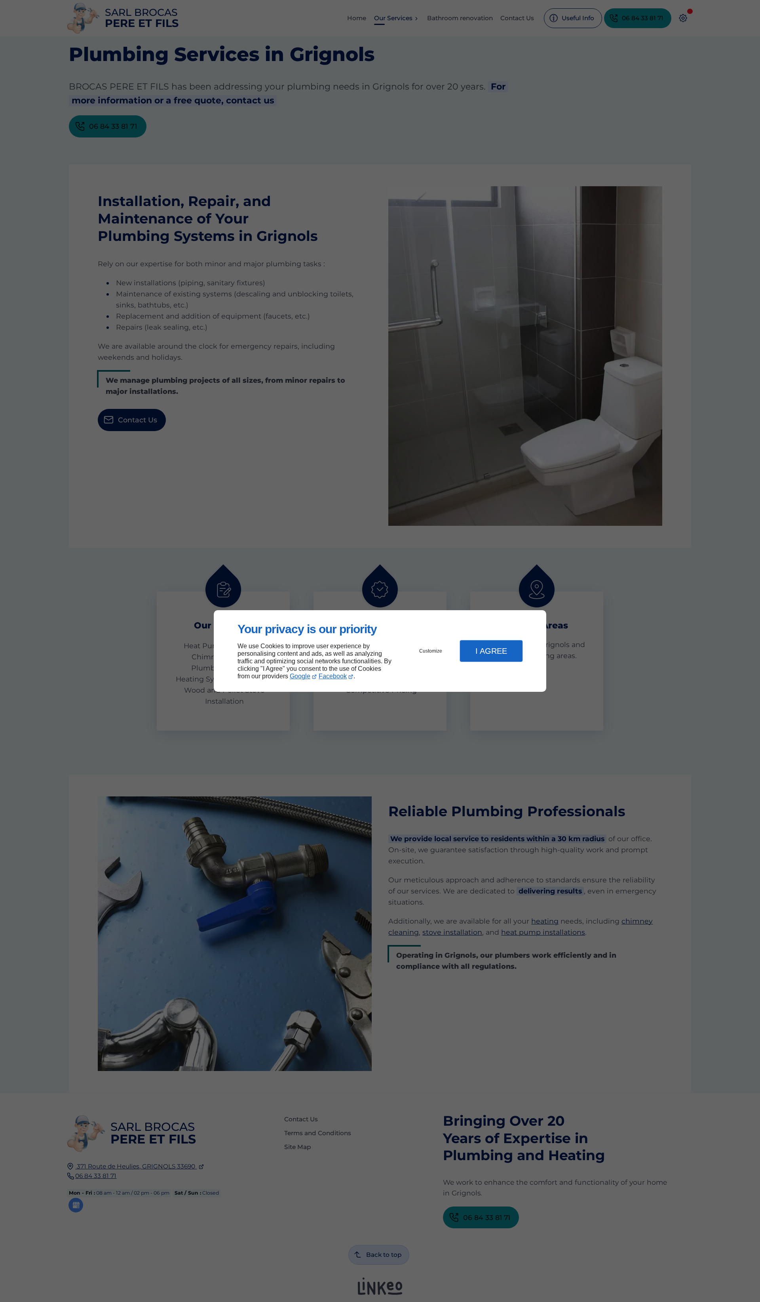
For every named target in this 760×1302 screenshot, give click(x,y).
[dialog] (380, 651)
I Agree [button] (491, 651)
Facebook (333, 676)
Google (300, 676)
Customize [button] (430, 651)
